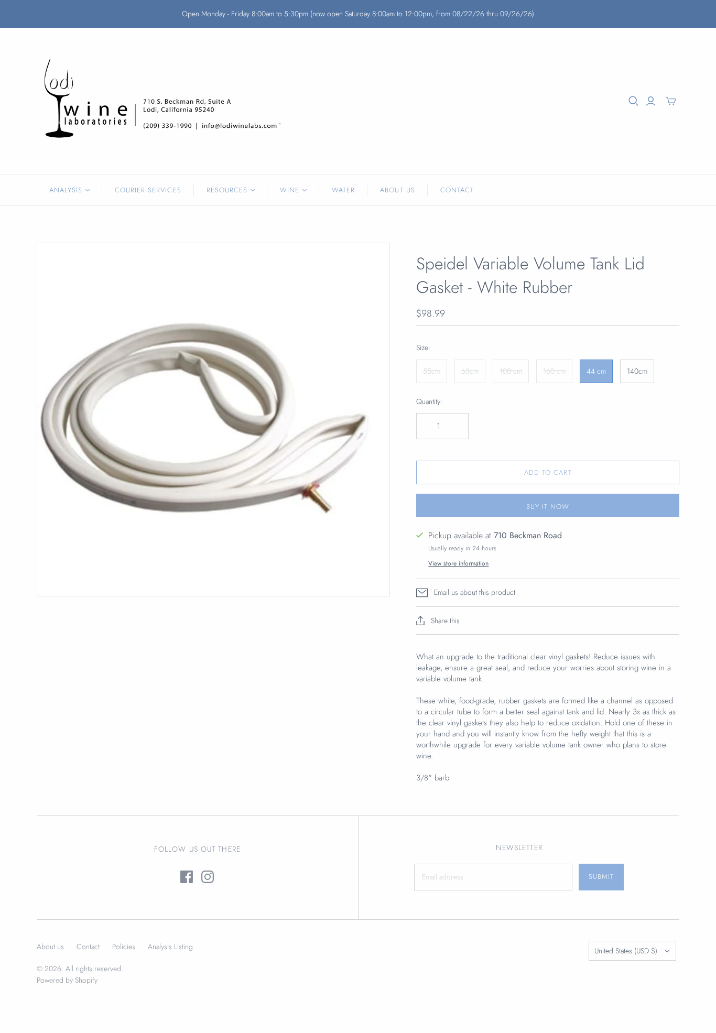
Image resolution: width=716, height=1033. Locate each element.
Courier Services (148, 190)
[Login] (650, 101)
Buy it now (547, 507)
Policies (123, 946)
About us (50, 946)
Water (343, 190)
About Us (397, 190)
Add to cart (547, 472)
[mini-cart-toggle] (671, 101)
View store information (458, 563)
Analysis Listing (170, 946)
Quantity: (429, 402)
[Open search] (633, 101)
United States (625, 950)
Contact (457, 190)
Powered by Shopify (67, 980)
